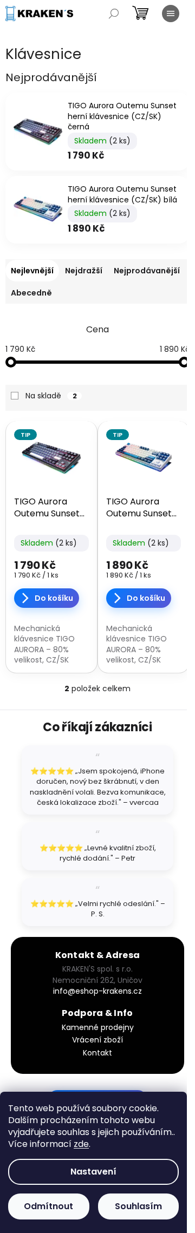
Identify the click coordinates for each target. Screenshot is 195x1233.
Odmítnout (48, 1206)
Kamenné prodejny (98, 1027)
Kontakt (97, 1052)
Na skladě (51, 395)
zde (81, 1144)
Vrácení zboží (97, 1039)
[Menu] (170, 13)
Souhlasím (138, 1206)
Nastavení (93, 1171)
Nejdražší (83, 270)
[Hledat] (114, 13)
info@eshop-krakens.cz (97, 991)
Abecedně (31, 292)
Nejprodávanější (147, 270)
